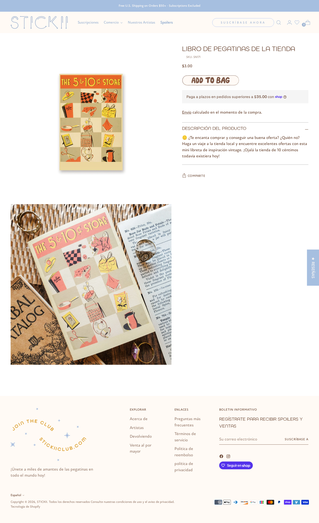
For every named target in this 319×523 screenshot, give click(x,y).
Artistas (137, 427)
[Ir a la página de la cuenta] (287, 22)
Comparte (196, 176)
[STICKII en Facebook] (221, 456)
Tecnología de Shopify (25, 506)
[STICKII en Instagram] (228, 456)
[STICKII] (41, 22)
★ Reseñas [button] (313, 267)
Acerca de (139, 418)
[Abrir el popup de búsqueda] (278, 22)
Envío (186, 112)
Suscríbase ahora (243, 22)
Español (16, 495)
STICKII (42, 502)
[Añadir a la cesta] (210, 80)
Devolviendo (141, 436)
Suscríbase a (296, 439)
